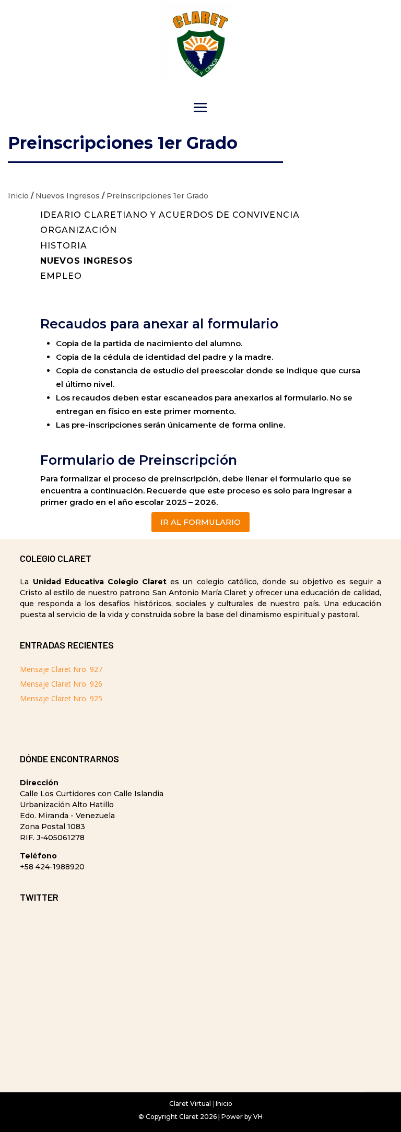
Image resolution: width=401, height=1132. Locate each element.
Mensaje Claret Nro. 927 (61, 669)
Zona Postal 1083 (52, 826)
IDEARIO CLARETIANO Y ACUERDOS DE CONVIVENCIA (170, 215)
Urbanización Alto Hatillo (67, 804)
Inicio (18, 196)
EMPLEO (61, 276)
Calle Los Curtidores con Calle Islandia (91, 793)
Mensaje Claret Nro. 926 (61, 684)
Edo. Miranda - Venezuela (67, 815)
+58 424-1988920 (52, 866)
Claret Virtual (190, 1103)
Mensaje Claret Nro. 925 (61, 698)
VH (258, 1117)
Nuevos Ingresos (68, 196)
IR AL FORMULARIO (200, 522)
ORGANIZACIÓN (78, 230)
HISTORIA (63, 246)
